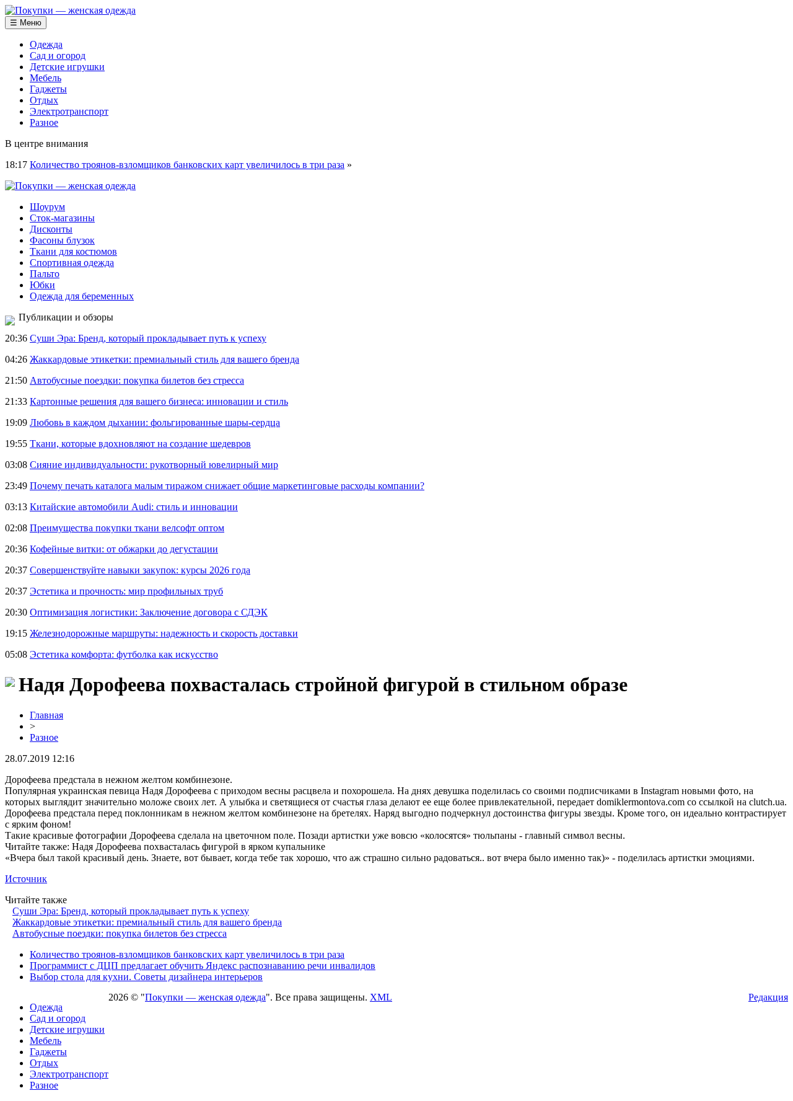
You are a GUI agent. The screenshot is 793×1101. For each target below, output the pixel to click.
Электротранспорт (69, 111)
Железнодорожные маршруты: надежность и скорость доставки (164, 633)
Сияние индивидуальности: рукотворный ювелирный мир (154, 464)
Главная (46, 715)
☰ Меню (26, 22)
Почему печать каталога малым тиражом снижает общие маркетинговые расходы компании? (227, 485)
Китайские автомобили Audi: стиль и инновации (134, 507)
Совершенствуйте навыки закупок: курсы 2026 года (140, 570)
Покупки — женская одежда (205, 997)
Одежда (46, 44)
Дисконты (51, 229)
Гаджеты (48, 89)
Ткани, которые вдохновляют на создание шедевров (140, 443)
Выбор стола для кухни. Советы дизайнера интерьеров (146, 976)
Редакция (768, 997)
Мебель (45, 78)
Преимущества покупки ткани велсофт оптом (127, 528)
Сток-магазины (62, 218)
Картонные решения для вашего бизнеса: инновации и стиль (159, 401)
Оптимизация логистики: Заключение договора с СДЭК (149, 612)
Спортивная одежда (72, 262)
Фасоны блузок (62, 240)
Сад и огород (57, 55)
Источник (26, 878)
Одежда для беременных (82, 296)
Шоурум (47, 206)
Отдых (44, 100)
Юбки (42, 285)
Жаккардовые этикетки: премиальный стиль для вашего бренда (164, 359)
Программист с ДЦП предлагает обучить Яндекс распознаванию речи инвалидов (202, 965)
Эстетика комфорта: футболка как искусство (124, 654)
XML (381, 997)
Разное (44, 122)
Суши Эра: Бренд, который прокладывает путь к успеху (148, 338)
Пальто (44, 273)
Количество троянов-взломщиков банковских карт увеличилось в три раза (187, 164)
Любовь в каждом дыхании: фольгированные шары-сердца (155, 422)
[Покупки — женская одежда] (70, 10)
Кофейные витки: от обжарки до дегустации (124, 549)
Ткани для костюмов (73, 251)
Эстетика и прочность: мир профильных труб (126, 591)
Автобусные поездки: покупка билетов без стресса (137, 380)
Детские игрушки (67, 66)
